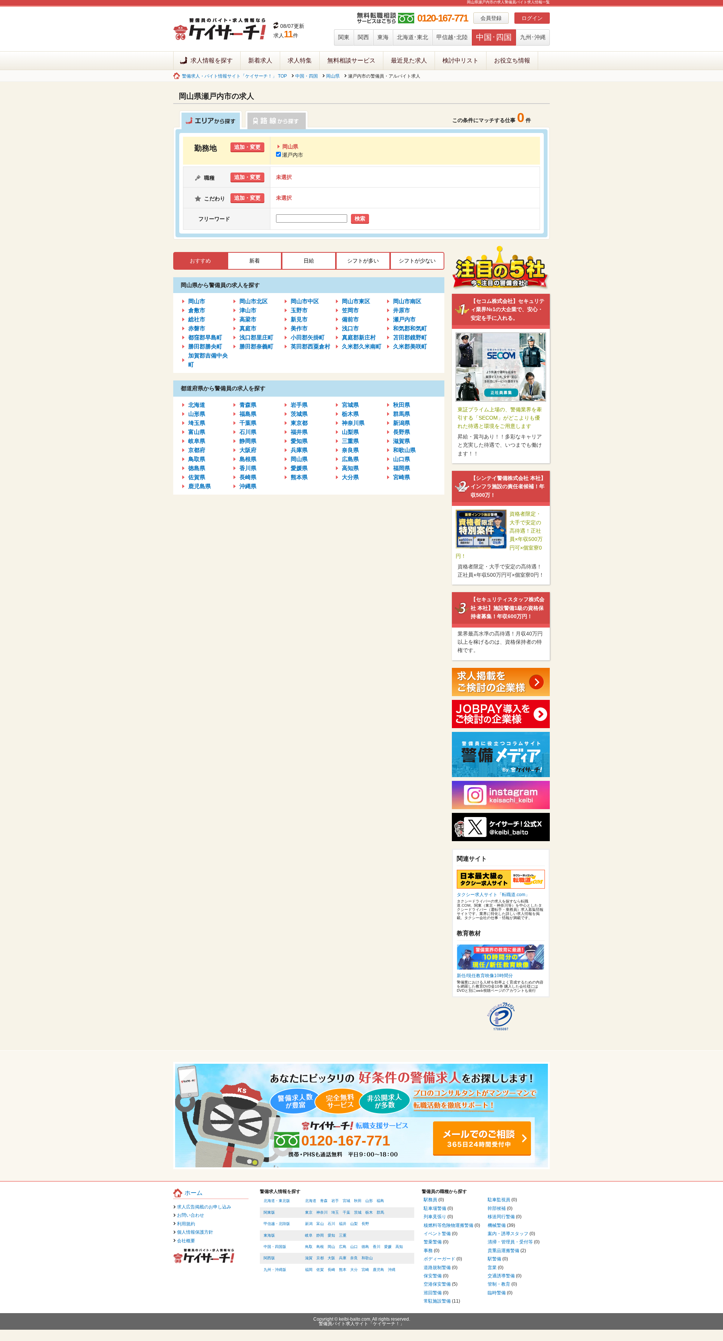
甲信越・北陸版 (277, 1224)
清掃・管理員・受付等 (510, 1242)
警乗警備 (433, 1242)
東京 (309, 1212)
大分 (354, 1270)
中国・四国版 (275, 1247)
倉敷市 (196, 310)
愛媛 (388, 1247)
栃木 (369, 1212)
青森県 (247, 405)
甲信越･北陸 (452, 37)
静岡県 (247, 441)
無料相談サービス (351, 60)
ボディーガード (439, 1259)
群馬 (380, 1212)
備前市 (350, 319)
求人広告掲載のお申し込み (204, 1207)
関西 (363, 37)
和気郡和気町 (410, 328)
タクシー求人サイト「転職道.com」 (493, 894)
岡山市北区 (253, 301)
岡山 (331, 1247)
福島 (380, 1201)
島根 (320, 1247)
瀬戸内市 (292, 155)
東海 (383, 37)
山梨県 (350, 432)
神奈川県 (353, 423)
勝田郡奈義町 (256, 346)
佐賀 (320, 1270)
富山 (320, 1224)
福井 (342, 1224)
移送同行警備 (501, 1216)
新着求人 (260, 60)
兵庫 (342, 1258)
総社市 (196, 319)
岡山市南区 (407, 301)
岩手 (335, 1201)
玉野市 (299, 310)
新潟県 (401, 423)
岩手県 (299, 405)
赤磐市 (196, 328)
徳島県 (196, 468)
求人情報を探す (212, 60)
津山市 (247, 310)
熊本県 (299, 477)
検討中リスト (460, 60)
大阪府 (247, 450)
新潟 (309, 1224)
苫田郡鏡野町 (410, 337)
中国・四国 (306, 76)
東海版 (269, 1235)
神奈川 (322, 1212)
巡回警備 (433, 1292)
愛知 (331, 1235)
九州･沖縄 (533, 37)
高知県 (350, 468)
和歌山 (367, 1258)
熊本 (342, 1270)
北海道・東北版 (277, 1201)
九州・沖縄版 (275, 1270)
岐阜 (309, 1235)
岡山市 (196, 301)
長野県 (401, 432)
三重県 (350, 441)
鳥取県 (196, 459)
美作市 (299, 328)
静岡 (320, 1235)
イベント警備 (437, 1233)
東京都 (299, 423)
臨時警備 (497, 1292)
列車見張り (435, 1216)
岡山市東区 (356, 301)
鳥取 (309, 1247)
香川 (376, 1247)
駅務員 (430, 1199)
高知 (399, 1247)
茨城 (358, 1212)
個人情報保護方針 (195, 1232)
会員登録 (491, 18)
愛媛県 (299, 468)
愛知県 (299, 441)
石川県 (247, 432)
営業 (492, 1267)
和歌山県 (404, 450)
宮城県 (350, 405)
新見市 (299, 319)
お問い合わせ (190, 1215)
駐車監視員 (499, 1199)
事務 (428, 1250)
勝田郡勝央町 (205, 346)
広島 (342, 1247)
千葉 (346, 1212)
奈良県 (350, 450)
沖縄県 (247, 486)
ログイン (532, 18)
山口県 (401, 459)
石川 (331, 1224)
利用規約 (186, 1223)
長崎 (331, 1270)
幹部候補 (497, 1208)
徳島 (365, 1247)
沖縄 (391, 1270)
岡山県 (333, 76)
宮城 (346, 1201)
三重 (342, 1235)
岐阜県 (196, 441)
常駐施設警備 (437, 1301)
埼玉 (335, 1212)
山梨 (354, 1224)
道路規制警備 (437, 1267)
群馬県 (401, 414)
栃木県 (350, 414)
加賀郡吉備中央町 (208, 360)
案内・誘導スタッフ (508, 1233)
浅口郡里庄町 (256, 337)
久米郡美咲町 (410, 346)
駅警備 (494, 1259)
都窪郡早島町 (205, 337)
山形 (369, 1201)
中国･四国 (494, 37)
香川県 (247, 468)
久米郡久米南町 (361, 346)
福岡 (309, 1270)
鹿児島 (378, 1270)
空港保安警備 (437, 1284)
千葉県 (247, 423)
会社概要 (186, 1240)
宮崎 (365, 1270)
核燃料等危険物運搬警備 (448, 1225)
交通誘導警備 (501, 1275)
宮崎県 (401, 477)
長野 (365, 1224)
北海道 (196, 405)
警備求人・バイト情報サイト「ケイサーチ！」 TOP (234, 76)
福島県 (247, 414)
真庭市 (247, 328)
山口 (354, 1247)
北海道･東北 (412, 37)
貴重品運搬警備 (503, 1250)
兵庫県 (299, 450)
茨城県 (299, 414)
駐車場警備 (435, 1208)
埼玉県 (196, 423)
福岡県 (401, 468)
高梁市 (247, 319)
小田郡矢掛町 (308, 337)
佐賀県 (196, 477)
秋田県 (401, 405)
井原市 (401, 310)
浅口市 (350, 328)
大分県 (350, 477)
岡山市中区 (305, 301)
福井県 (299, 432)
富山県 (196, 432)
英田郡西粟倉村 (310, 346)
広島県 (350, 459)
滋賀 (309, 1258)
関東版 (269, 1212)
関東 (343, 37)
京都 (320, 1258)
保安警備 (433, 1275)
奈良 (354, 1258)
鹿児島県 (199, 486)
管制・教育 (499, 1284)
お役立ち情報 (512, 60)
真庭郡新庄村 (359, 337)
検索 (360, 218)
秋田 (358, 1201)
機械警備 (497, 1225)
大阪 (331, 1258)
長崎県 (247, 477)
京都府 (196, 450)
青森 (324, 1201)
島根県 (247, 459)
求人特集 (300, 60)
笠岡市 (350, 310)
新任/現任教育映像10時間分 (485, 975)
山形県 (196, 414)
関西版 (269, 1258)
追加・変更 (247, 147)
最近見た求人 (409, 60)
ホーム (194, 1193)
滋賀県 (401, 441)
